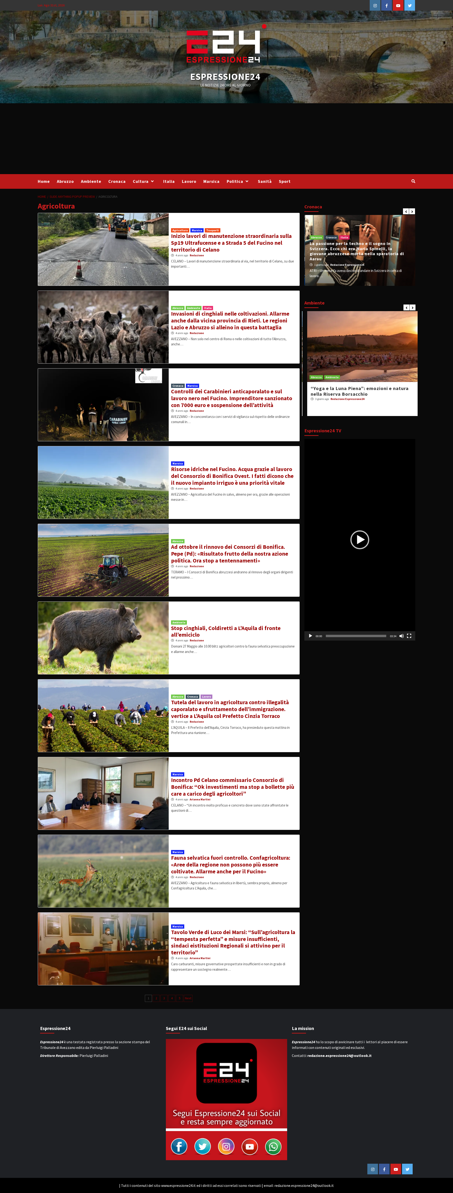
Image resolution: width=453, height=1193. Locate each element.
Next (188, 998)
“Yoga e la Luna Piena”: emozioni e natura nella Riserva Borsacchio (357, 391)
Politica (235, 181)
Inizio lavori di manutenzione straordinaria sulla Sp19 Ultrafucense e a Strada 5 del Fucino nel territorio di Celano (231, 242)
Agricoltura (180, 230)
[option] (359, 250)
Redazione (197, 255)
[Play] (310, 636)
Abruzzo (65, 181)
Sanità (265, 181)
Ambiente (91, 181)
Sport (285, 181)
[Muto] (401, 636)
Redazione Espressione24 (346, 264)
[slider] (356, 636)
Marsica (211, 181)
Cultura (141, 181)
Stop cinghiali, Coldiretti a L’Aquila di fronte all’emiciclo (226, 631)
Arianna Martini (200, 799)
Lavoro (189, 181)
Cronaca (117, 181)
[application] (359, 540)
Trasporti (212, 230)
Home (44, 181)
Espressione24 (225, 76)
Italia (169, 181)
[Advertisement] (226, 139)
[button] (359, 539)
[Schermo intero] (409, 636)
